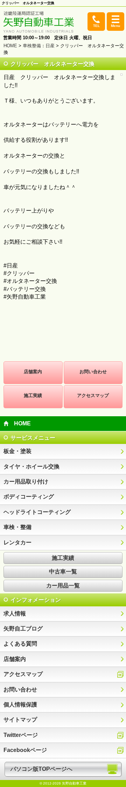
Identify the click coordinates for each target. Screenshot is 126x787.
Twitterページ (21, 735)
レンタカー (17, 542)
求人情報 (15, 614)
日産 (50, 45)
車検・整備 (17, 527)
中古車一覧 (63, 571)
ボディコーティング (29, 497)
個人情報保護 (20, 705)
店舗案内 (33, 371)
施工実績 (33, 395)
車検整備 (32, 45)
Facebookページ (25, 750)
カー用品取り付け (26, 482)
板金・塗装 (17, 451)
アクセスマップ (93, 395)
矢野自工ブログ (23, 629)
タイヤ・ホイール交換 (31, 466)
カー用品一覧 (63, 585)
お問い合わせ (93, 371)
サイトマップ (20, 720)
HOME (10, 45)
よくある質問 (20, 644)
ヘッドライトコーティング (37, 512)
